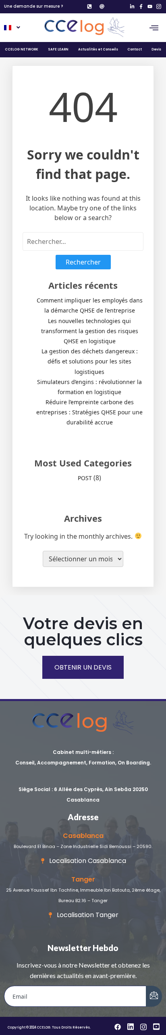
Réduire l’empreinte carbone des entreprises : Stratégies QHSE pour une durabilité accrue (89, 412)
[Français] (11, 28)
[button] (11, 28)
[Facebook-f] (141, 6)
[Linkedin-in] (132, 6)
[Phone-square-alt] (89, 6)
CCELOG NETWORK (21, 49)
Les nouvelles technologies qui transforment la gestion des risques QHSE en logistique (89, 331)
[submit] (154, 996)
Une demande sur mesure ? (33, 6)
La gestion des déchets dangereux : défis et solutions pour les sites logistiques (90, 361)
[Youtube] (149, 6)
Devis (156, 49)
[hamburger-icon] (154, 28)
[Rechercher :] (83, 241)
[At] (101, 6)
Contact (134, 49)
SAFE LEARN (58, 49)
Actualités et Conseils (98, 49)
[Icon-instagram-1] (158, 6)
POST (85, 478)
